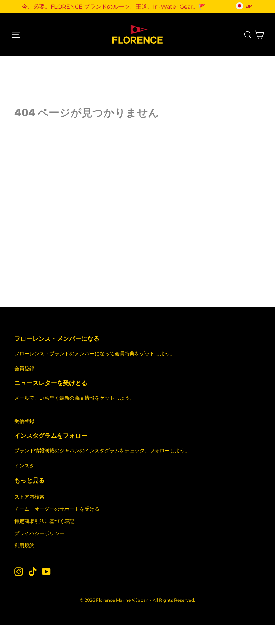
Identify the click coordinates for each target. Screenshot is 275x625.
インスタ (24, 465)
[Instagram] (18, 571)
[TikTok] (32, 571)
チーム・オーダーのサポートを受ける (57, 509)
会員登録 (24, 368)
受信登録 (24, 421)
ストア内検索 (29, 497)
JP (249, 6)
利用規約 (24, 545)
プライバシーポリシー (39, 533)
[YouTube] (46, 571)
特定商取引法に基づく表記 (44, 521)
